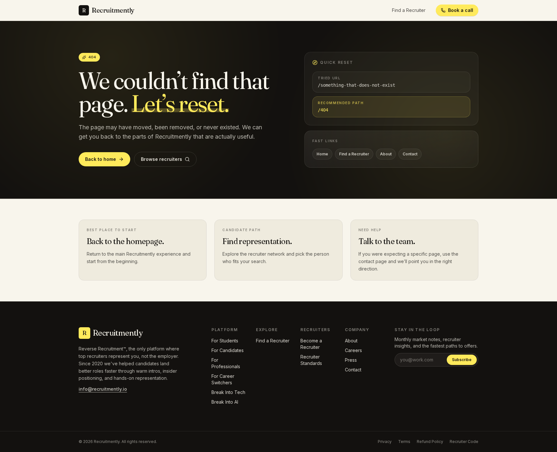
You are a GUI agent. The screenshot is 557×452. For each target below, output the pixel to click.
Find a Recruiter (408, 10)
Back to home (100, 159)
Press (351, 360)
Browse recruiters (161, 159)
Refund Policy (430, 441)
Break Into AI (224, 402)
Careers (353, 350)
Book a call (460, 10)
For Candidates (227, 350)
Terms (404, 441)
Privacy (385, 441)
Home (322, 154)
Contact (410, 154)
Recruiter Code (464, 441)
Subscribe (462, 359)
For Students (224, 340)
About (386, 154)
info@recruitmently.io (103, 389)
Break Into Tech (228, 392)
